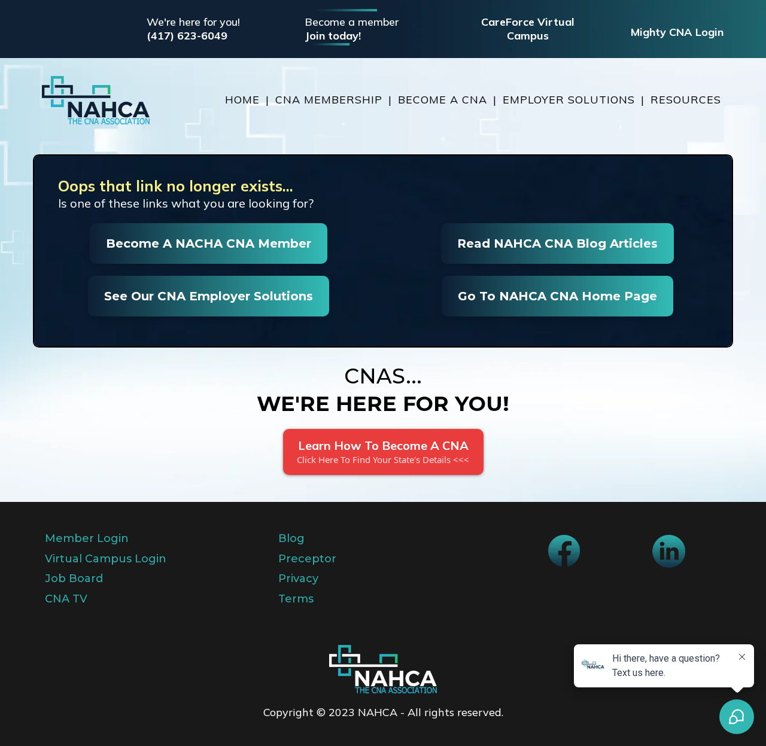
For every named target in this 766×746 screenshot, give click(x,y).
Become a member (352, 22)
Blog (291, 538)
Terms (296, 598)
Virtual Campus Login (105, 558)
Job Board (74, 578)
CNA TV (66, 598)
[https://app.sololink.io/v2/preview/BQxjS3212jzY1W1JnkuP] (383, 669)
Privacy (298, 578)
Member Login (87, 538)
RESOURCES (686, 99)
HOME (242, 99)
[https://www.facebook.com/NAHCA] (564, 551)
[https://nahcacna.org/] (96, 100)
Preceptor (307, 558)
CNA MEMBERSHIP (328, 99)
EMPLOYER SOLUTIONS (569, 99)
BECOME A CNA (442, 99)
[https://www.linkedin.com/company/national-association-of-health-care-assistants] (668, 551)
